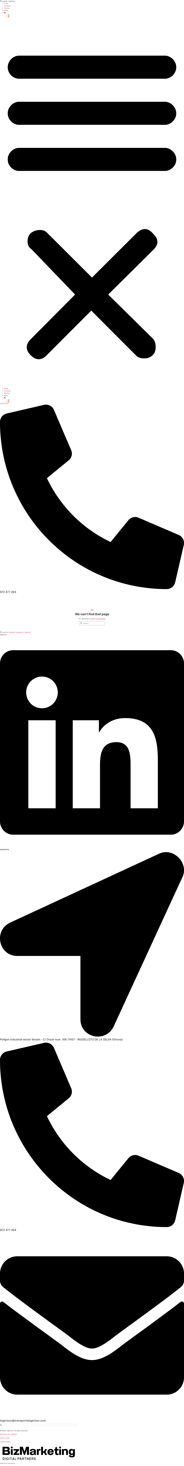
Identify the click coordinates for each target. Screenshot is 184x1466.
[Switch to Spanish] (96, 16)
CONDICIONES (5, 1442)
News (6, 10)
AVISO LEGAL (5, 1438)
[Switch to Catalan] (96, 15)
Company (7, 6)
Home (6, 3)
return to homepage (98, 619)
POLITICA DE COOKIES (8, 1434)
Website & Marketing (7, 1463)
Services (7, 8)
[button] (92, 202)
